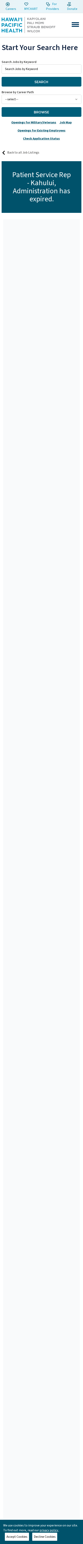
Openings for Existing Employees (41, 130)
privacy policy (49, 1530)
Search (41, 82)
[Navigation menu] (75, 24)
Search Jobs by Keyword (19, 62)
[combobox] (41, 67)
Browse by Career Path (18, 92)
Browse (41, 112)
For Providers (52, 6)
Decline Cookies (45, 1537)
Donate (72, 9)
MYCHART (31, 9)
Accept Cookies (16, 1537)
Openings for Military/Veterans (33, 122)
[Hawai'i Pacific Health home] (28, 25)
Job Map (65, 122)
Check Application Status (41, 138)
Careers (11, 9)
